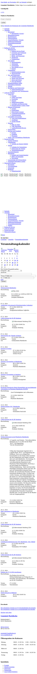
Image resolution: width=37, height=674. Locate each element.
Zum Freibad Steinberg (10, 671)
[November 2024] (4, 251)
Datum (3, 276)
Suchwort (3, 272)
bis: (2, 278)
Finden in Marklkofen (7, 15)
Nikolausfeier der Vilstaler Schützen (11, 335)
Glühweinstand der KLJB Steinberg (11, 318)
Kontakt (6, 665)
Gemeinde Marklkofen (9, 616)
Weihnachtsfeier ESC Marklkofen (10, 406)
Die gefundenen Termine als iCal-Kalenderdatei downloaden (18, 609)
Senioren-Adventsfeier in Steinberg (11, 374)
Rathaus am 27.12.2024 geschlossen (11, 572)
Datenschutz (7, 670)
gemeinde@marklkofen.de (8, 633)
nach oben (8, 612)
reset (2, 279)
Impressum (7, 668)
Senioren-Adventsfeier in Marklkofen (11, 361)
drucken (3, 612)
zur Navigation (12, 2)
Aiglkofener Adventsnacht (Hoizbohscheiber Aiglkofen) (17, 305)
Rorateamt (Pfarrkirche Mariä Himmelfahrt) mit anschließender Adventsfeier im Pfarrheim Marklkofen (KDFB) (18, 388)
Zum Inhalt (4, 2)
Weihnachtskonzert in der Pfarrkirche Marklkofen (15, 437)
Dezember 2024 (10, 250)
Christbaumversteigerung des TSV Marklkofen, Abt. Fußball (18, 542)
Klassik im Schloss (6, 348)
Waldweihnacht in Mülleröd (9, 593)
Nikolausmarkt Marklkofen (8, 288)
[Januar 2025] (16, 251)
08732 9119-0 (5, 627)
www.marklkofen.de (6, 635)
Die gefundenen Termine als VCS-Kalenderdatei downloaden (18, 608)
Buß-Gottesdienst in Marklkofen (10, 511)
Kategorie (3, 270)
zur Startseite (23, 2)
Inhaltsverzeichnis (9, 667)
